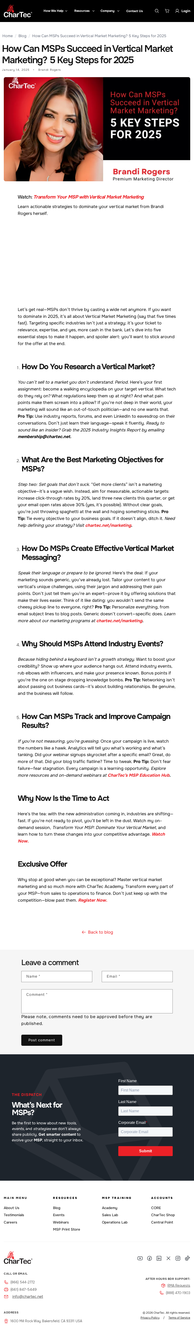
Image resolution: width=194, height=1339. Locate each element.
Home (7, 35)
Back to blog (100, 932)
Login (185, 11)
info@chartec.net (27, 1296)
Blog (22, 35)
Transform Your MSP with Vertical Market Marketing (88, 197)
